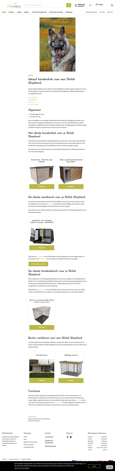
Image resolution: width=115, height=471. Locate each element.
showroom (42, 259)
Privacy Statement (29, 445)
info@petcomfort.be (50, 446)
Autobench (33, 100)
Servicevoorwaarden (14, 459)
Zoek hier (4, 459)
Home (4, 12)
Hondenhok (33, 97)
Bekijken (42, 186)
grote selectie (42, 290)
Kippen (26, 12)
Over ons (110, 12)
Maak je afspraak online (38, 264)
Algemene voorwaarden (30, 442)
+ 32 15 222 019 (49, 437)
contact (78, 400)
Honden (11, 12)
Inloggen (100, 4)
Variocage (50, 204)
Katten (19, 12)
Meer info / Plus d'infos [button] (22, 468)
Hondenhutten (41, 355)
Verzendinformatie (29, 447)
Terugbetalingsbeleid (26, 459)
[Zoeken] (68, 5)
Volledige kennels (71, 355)
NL (90, 5)
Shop (25, 439)
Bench (32, 102)
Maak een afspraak (91, 12)
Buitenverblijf (34, 104)
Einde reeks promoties (56, 12)
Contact (102, 12)
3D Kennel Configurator (39, 12)
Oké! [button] (94, 466)
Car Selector (40, 256)
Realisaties (69, 12)
